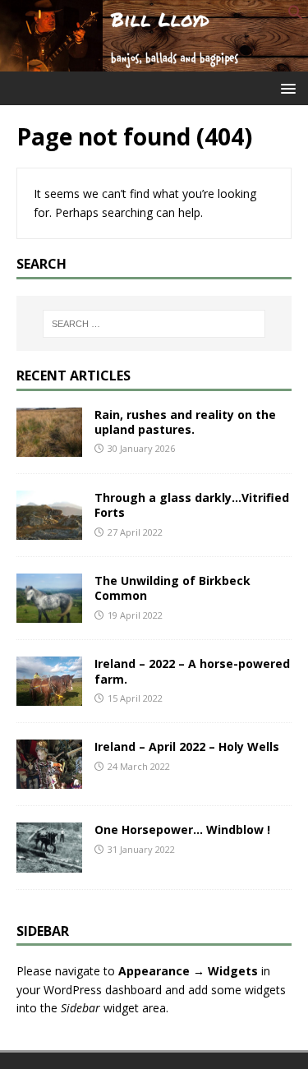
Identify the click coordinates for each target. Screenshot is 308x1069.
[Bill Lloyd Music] (154, 61)
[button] (295, 16)
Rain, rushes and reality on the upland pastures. (185, 422)
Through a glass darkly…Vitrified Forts (191, 505)
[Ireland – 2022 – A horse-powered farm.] (49, 696)
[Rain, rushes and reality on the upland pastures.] (49, 447)
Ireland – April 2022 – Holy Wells (186, 746)
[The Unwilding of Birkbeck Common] (49, 613)
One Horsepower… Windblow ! (182, 829)
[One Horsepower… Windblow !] (49, 862)
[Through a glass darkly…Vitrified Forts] (49, 530)
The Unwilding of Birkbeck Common (172, 588)
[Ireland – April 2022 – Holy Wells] (49, 779)
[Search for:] (154, 324)
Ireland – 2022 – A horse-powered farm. (192, 671)
